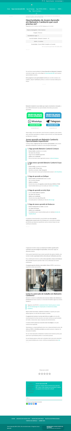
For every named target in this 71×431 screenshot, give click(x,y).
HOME (13, 418)
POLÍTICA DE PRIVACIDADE (52, 418)
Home (8, 9)
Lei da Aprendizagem (59, 1)
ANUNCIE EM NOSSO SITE (23, 418)
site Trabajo (55, 185)
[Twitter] (28, 398)
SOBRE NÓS (42, 420)
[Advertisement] (17, 38)
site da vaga (51, 199)
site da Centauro (54, 158)
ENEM (59, 9)
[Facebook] (27, 398)
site (59, 340)
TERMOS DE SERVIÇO (31, 420)
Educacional (52, 9)
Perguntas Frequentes (50, 1)
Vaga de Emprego (30, 9)
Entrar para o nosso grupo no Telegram (55, 427)
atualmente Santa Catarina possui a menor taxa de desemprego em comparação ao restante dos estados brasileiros (44, 306)
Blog (30, 11)
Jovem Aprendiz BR (49, 73)
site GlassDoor (58, 171)
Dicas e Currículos (36, 11)
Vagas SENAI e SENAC (41, 9)
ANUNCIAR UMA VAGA (38, 418)
